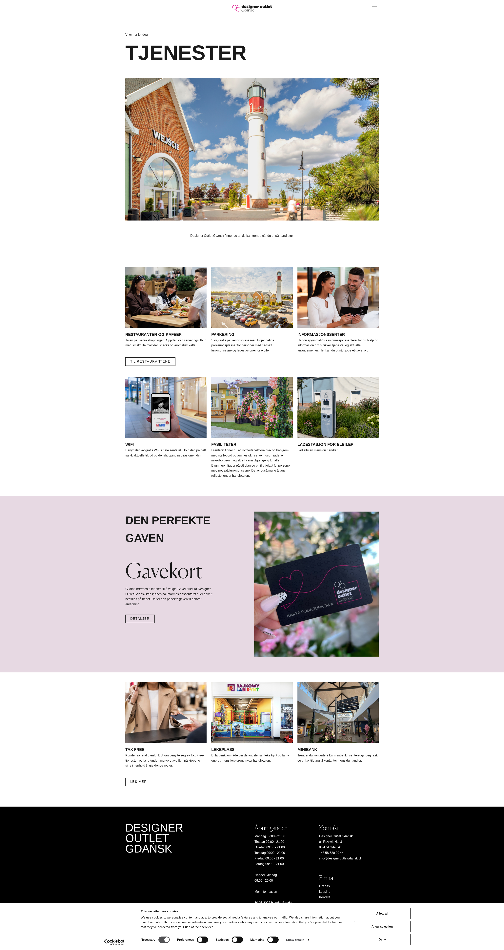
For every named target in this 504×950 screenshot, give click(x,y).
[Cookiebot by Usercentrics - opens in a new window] (114, 942)
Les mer (138, 781)
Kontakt (324, 897)
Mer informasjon (265, 891)
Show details (295, 939)
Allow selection (382, 926)
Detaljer (140, 618)
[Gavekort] (316, 584)
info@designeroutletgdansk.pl (340, 858)
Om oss (324, 886)
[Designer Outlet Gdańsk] (252, 8)
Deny (382, 939)
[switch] (202, 940)
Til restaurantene (150, 361)
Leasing (324, 891)
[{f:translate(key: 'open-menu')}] (374, 8)
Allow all (382, 913)
